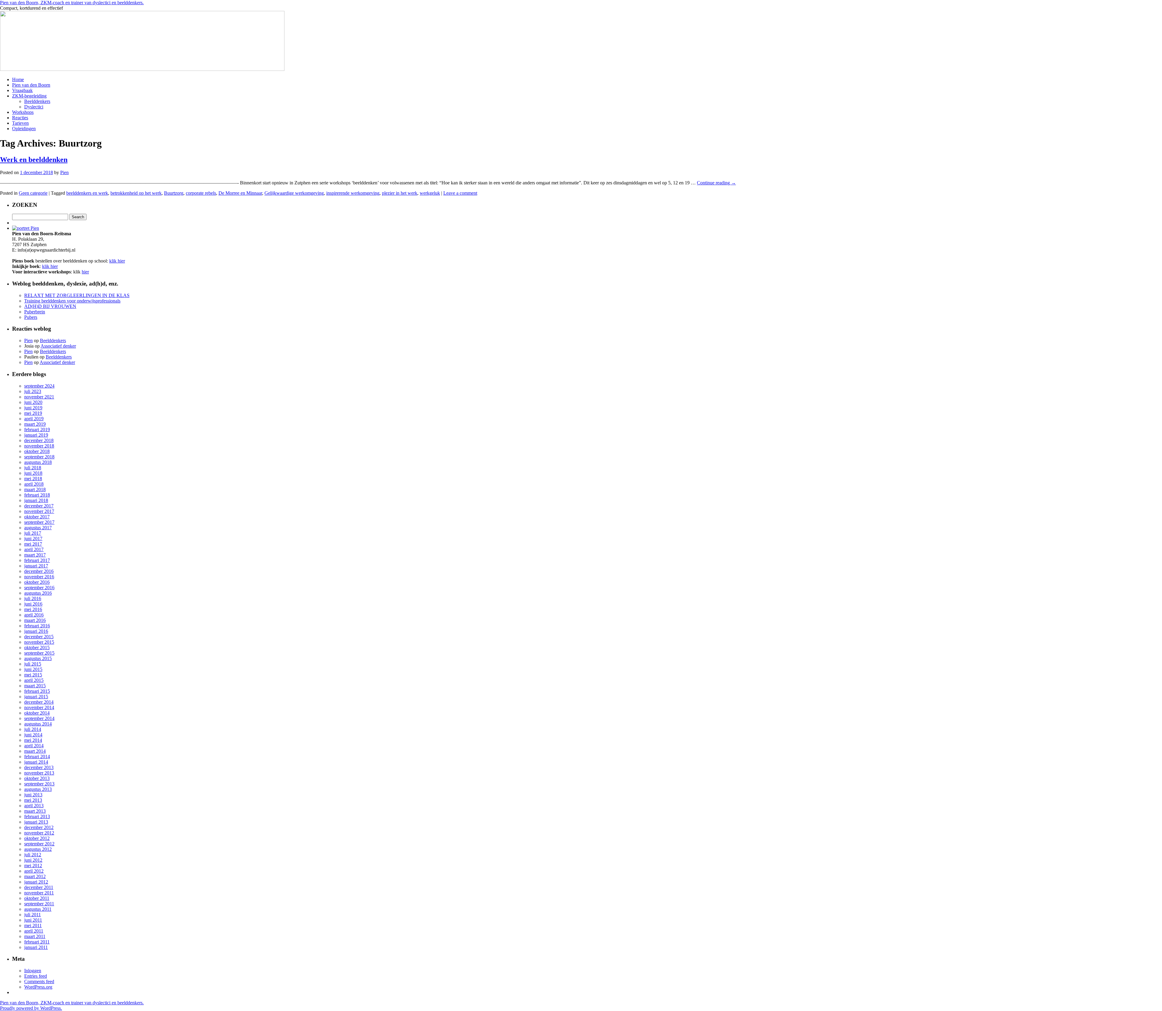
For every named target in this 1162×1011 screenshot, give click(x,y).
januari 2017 (36, 565)
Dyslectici (33, 106)
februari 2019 (37, 429)
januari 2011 (36, 947)
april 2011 (33, 930)
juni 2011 (33, 920)
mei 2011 (33, 925)
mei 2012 (33, 865)
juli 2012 (32, 854)
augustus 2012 (38, 849)
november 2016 (39, 576)
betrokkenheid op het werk (136, 193)
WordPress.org (38, 987)
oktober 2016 (37, 582)
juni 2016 (33, 603)
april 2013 (34, 805)
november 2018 (39, 445)
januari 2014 (36, 762)
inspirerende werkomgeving (352, 193)
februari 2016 (37, 625)
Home (18, 79)
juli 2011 (32, 914)
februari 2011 (37, 941)
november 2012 (39, 832)
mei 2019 (33, 413)
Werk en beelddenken (33, 160)
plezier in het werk (399, 193)
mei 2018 (33, 478)
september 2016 (39, 587)
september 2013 (39, 783)
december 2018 (39, 440)
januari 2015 (36, 696)
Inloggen (32, 970)
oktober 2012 (37, 838)
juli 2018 (32, 467)
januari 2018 (36, 500)
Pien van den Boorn (31, 85)
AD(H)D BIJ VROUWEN (50, 306)
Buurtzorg (173, 193)
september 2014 (39, 718)
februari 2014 (37, 756)
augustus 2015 (38, 658)
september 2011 (39, 903)
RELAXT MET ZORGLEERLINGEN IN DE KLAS (77, 295)
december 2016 (39, 571)
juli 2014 (32, 729)
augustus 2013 (38, 789)
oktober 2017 (37, 516)
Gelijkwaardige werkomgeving (294, 193)
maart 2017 (35, 554)
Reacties (20, 117)
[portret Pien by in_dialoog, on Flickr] (25, 228)
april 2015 (34, 680)
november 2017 (39, 511)
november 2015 (39, 642)
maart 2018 (35, 489)
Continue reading (716, 182)
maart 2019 (35, 424)
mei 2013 (33, 800)
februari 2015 (37, 691)
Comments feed (39, 981)
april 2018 (34, 484)
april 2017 (34, 549)
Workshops (23, 112)
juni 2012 (33, 860)
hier (85, 271)
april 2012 (34, 871)
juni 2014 (33, 734)
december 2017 (39, 505)
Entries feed (35, 976)
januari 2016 (36, 631)
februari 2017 (37, 560)
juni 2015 (33, 669)
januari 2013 (36, 821)
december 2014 (39, 702)
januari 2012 (36, 881)
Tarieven (20, 123)
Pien (64, 172)
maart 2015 (35, 685)
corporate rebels (201, 193)
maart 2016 (35, 620)
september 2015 (39, 653)
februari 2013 (37, 816)
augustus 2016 (38, 593)
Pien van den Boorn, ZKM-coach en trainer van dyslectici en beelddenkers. (72, 2)
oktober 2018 (37, 451)
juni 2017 (33, 538)
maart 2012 (35, 876)
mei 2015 (33, 674)
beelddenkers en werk (87, 193)
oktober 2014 (37, 712)
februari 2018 (37, 494)
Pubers (30, 317)
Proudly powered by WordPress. (31, 1008)
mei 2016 (33, 609)
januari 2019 (36, 435)
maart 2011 (34, 936)
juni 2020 (33, 402)
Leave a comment (460, 193)
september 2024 (39, 385)
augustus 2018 (38, 462)
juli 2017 (32, 533)
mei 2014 (33, 740)
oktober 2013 (37, 778)
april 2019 (34, 418)
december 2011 (38, 887)
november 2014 (39, 707)
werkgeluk (430, 193)
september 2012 (39, 843)
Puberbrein (34, 311)
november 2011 (39, 892)
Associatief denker (58, 346)
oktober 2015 (37, 647)
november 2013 (39, 772)
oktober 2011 (36, 898)
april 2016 (34, 614)
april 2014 (34, 745)
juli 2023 (32, 391)
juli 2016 (32, 598)
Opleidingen (24, 128)
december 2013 (39, 767)
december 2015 (39, 636)
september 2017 (39, 522)
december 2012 (39, 827)
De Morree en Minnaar (240, 193)
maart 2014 (35, 751)
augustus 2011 (37, 909)
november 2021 (39, 396)
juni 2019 (33, 407)
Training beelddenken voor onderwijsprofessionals (72, 300)
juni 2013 (33, 794)
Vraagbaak (22, 90)
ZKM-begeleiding (29, 95)
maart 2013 (35, 811)
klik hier (117, 260)
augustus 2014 (38, 723)
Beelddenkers (37, 101)
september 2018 (39, 456)
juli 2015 (32, 663)
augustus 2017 (38, 527)
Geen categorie (33, 193)
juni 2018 (33, 473)
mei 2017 (33, 544)
